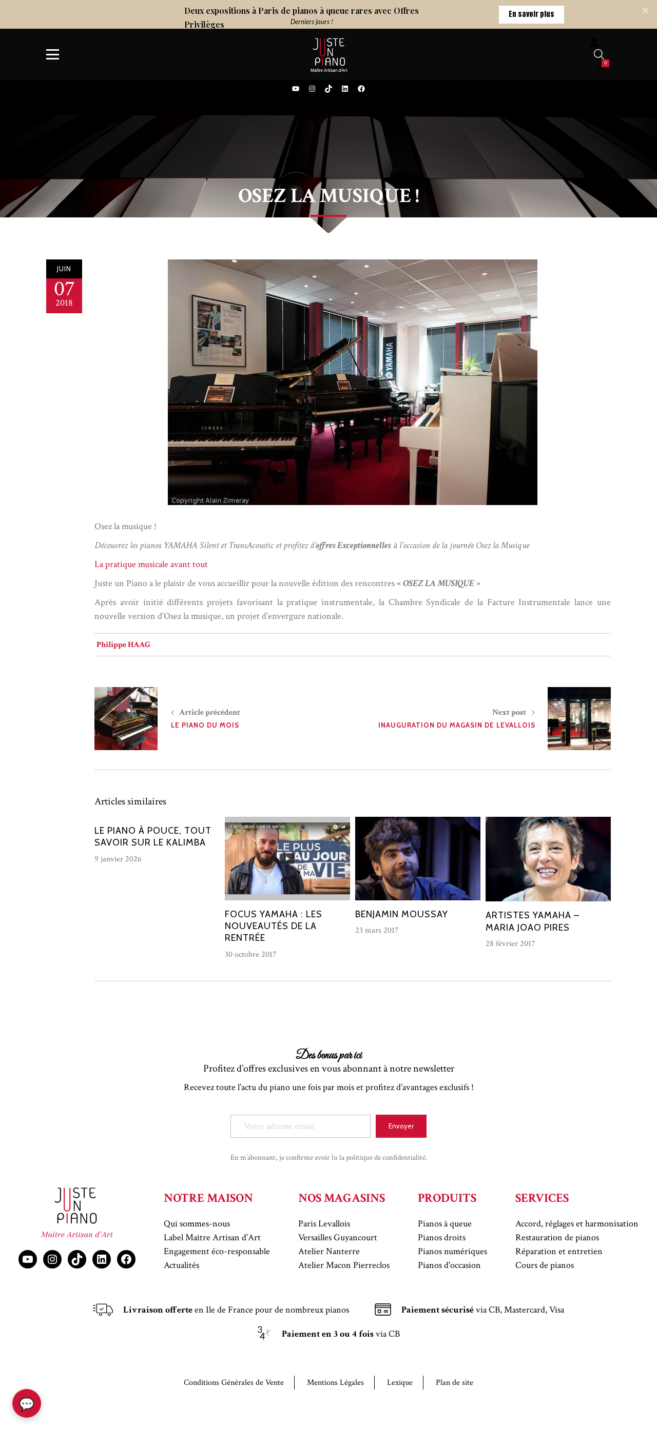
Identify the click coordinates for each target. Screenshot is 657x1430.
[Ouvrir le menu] (52, 54)
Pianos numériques (452, 1251)
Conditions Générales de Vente (234, 1382)
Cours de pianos (544, 1265)
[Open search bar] (599, 54)
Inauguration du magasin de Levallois (456, 725)
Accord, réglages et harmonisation (577, 1224)
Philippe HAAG (123, 644)
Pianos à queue (445, 1224)
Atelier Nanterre (329, 1251)
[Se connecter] (594, 42)
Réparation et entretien (559, 1251)
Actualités (181, 1265)
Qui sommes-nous (197, 1224)
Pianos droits (442, 1237)
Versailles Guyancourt (337, 1237)
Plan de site (454, 1382)
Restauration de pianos (557, 1237)
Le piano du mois (205, 725)
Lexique (400, 1382)
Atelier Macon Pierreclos (344, 1265)
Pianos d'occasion (449, 1265)
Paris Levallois (324, 1224)
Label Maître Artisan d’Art (212, 1237)
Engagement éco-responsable (217, 1251)
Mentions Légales (335, 1382)
